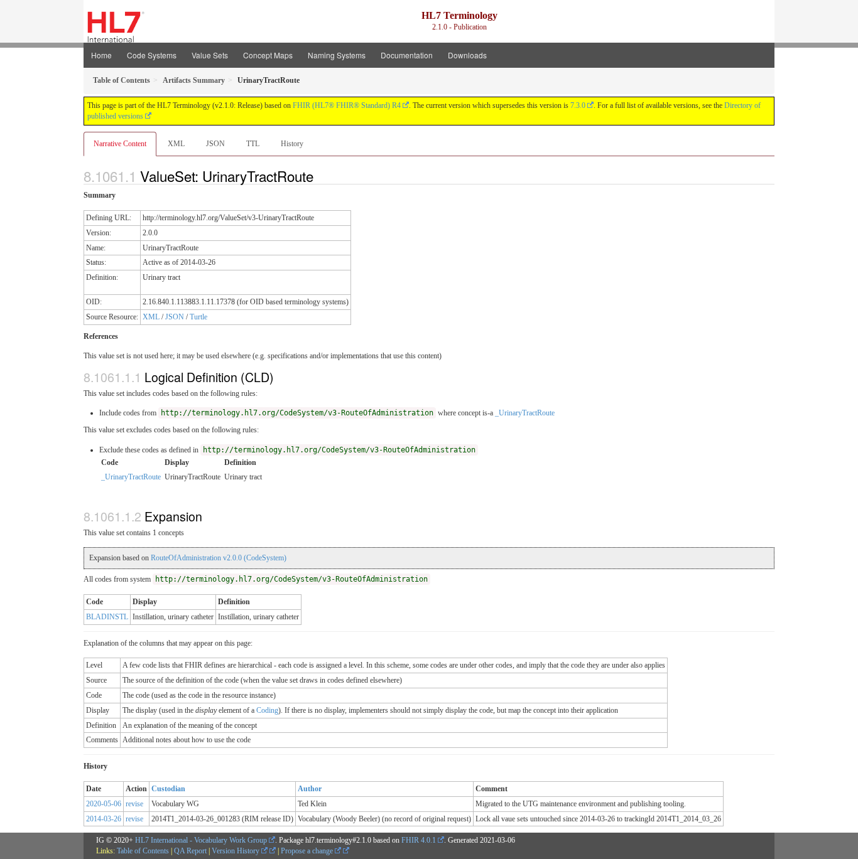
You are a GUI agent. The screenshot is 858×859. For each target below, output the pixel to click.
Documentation (407, 55)
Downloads (467, 55)
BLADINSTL (107, 616)
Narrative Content (120, 143)
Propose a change (308, 850)
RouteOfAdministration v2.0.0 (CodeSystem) (218, 557)
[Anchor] (320, 176)
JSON (215, 143)
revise (134, 803)
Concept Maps (268, 55)
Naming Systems (337, 55)
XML (176, 143)
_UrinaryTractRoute (525, 412)
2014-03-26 (103, 818)
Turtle (198, 316)
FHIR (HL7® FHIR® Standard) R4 (347, 105)
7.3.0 (577, 105)
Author (310, 788)
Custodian (168, 788)
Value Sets (210, 55)
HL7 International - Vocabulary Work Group (201, 840)
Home (101, 55)
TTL (252, 143)
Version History (236, 850)
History (292, 143)
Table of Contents (143, 850)
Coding (267, 710)
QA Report (190, 850)
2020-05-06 (103, 803)
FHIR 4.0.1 (418, 840)
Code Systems (151, 55)
